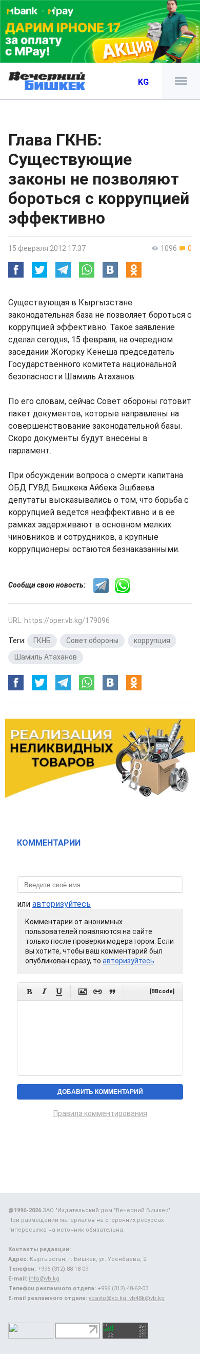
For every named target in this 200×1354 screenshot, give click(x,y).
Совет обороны (92, 640)
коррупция (152, 640)
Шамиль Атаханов (45, 657)
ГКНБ (42, 640)
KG (143, 82)
